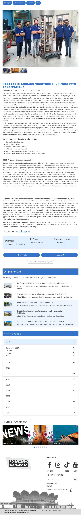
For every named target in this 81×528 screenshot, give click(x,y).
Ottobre (9, 350)
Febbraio (9, 355)
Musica (32, 443)
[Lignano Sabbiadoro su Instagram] (58, 464)
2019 (8, 390)
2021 (8, 379)
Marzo (8, 353)
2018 (8, 396)
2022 (8, 374)
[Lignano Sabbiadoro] (18, 463)
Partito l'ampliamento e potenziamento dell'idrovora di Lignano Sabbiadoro (42, 312)
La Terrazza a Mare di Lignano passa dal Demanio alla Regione (42, 283)
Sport (57, 443)
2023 (8, 368)
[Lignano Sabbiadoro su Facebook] (50, 464)
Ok (75, 479)
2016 (8, 407)
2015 (8, 413)
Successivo (59, 255)
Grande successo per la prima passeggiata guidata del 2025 (41, 294)
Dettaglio (7, 3)
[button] (34, 447)
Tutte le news (8, 443)
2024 (8, 362)
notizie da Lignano (45, 262)
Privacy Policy (57, 510)
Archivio (30, 3)
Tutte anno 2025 (12, 348)
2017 (8, 402)
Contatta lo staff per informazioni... (58, 489)
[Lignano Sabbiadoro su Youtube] (75, 464)
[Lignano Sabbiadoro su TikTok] (67, 464)
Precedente (22, 255)
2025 (8, 342)
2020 (8, 385)
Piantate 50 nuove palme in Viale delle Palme (35, 302)
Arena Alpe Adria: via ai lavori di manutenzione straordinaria (41, 321)
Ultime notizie (19, 3)
